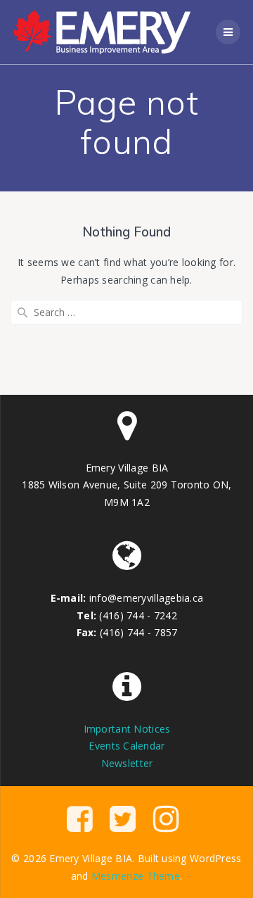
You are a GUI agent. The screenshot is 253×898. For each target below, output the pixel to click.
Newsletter (127, 763)
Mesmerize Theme (135, 876)
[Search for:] (126, 312)
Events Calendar (126, 745)
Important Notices (127, 728)
